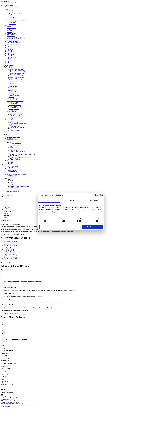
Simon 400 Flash (15, 81)
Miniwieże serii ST (13, 102)
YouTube (7, 402)
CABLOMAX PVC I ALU (15, 114)
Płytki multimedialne (14, 125)
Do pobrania (9, 168)
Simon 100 (9, 48)
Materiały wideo (10, 162)
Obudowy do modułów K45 (16, 74)
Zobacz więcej (4, 320)
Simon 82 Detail (10, 50)
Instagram (12, 402)
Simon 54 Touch (10, 53)
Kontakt (5, 196)
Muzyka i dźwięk (11, 36)
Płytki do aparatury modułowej (16, 127)
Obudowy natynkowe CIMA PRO (17, 73)
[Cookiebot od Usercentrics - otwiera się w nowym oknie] (96, 195)
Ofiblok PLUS (12, 85)
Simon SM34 (12, 24)
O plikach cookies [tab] (93, 200)
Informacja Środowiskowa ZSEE (17, 151)
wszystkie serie (10, 65)
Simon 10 (9, 61)
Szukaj (5, 2)
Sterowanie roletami (11, 33)
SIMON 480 (12, 82)
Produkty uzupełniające (12, 41)
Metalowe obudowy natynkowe (16, 77)
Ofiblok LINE (12, 87)
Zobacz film (22, 234)
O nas (10, 182)
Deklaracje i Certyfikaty (15, 143)
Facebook (3, 402)
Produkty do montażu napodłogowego (15, 101)
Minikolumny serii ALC (15, 105)
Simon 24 (11, 57)
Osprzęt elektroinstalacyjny (10, 209)
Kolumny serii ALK (14, 109)
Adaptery (11, 121)
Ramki (8, 29)
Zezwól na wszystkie (92, 226)
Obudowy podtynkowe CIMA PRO (17, 71)
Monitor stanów (10, 161)
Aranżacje (6, 217)
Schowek (14, 2)
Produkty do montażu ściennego (14, 67)
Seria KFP (11, 97)
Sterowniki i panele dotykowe (13, 42)
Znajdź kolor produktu (14, 159)
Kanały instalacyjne (11, 111)
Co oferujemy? (10, 194)
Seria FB (11, 94)
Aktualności (12, 180)
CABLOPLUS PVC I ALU (16, 113)
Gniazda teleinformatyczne (13, 40)
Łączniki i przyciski (14, 126)
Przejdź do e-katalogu (6, 234)
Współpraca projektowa (12, 166)
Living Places (12, 171)
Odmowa (49, 226)
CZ (7, 5)
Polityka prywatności (14, 187)
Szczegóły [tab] (71, 200)
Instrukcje (11, 147)
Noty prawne (12, 188)
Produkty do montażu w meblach (14, 79)
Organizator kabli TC (14, 117)
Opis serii (6, 213)
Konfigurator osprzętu (14, 155)
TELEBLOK (12, 83)
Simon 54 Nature (10, 54)
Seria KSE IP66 (13, 98)
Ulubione (9, 2)
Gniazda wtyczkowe (11, 28)
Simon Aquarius (10, 63)
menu (2, 2)
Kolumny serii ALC (14, 107)
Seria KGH (14, 93)
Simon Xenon (12, 21)
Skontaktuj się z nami (11, 170)
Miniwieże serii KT (14, 103)
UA (3, 5)
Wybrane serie (10, 167)
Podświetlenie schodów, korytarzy (14, 37)
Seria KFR (14, 95)
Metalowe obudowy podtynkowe (17, 75)
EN (1, 5)
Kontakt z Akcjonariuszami (15, 184)
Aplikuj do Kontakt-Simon (13, 191)
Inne (10, 128)
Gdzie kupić (6, 135)
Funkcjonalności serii (5, 269)
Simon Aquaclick (11, 49)
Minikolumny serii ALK (15, 106)
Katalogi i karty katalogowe (15, 145)
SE (12, 5)
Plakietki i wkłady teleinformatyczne (17, 123)
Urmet (9, 403)
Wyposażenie (10, 119)
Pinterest (17, 402)
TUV (22, 403)
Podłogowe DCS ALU (14, 115)
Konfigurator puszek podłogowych (19, 157)
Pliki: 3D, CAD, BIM (14, 149)
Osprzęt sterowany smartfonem (14, 44)
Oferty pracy (9, 195)
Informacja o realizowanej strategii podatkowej (20, 186)
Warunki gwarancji (13, 150)
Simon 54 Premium (11, 55)
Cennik (11, 146)
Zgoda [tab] (49, 200)
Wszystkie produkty (14, 130)
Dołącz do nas (10, 192)
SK (5, 5)
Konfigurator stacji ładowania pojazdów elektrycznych (22, 154)
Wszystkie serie (13, 78)
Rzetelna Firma (4, 403)
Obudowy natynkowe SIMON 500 (17, 70)
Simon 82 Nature (10, 52)
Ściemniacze (9, 32)
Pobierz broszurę (15, 234)
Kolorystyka (6, 215)
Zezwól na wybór (71, 226)
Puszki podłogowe (11, 90)
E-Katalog (6, 134)
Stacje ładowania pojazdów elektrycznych (16, 20)
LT (9, 5)
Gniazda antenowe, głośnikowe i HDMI (16, 38)
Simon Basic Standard (12, 59)
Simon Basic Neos (11, 58)
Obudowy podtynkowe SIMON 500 (18, 69)
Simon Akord (10, 62)
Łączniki (9, 26)
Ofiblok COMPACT (14, 86)
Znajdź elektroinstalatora (12, 139)
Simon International (15, 403)
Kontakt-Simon (4, 1)
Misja (10, 183)
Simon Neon (12, 22)
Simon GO (12, 17)
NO (11, 5)
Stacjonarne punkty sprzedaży (13, 137)
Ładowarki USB (10, 30)
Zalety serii (6, 216)
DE (14, 5)
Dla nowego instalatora (16, 174)
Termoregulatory (10, 34)
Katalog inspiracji (13, 158)
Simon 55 (9, 46)
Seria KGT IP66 (15, 91)
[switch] (63, 221)
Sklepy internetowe (11, 138)
